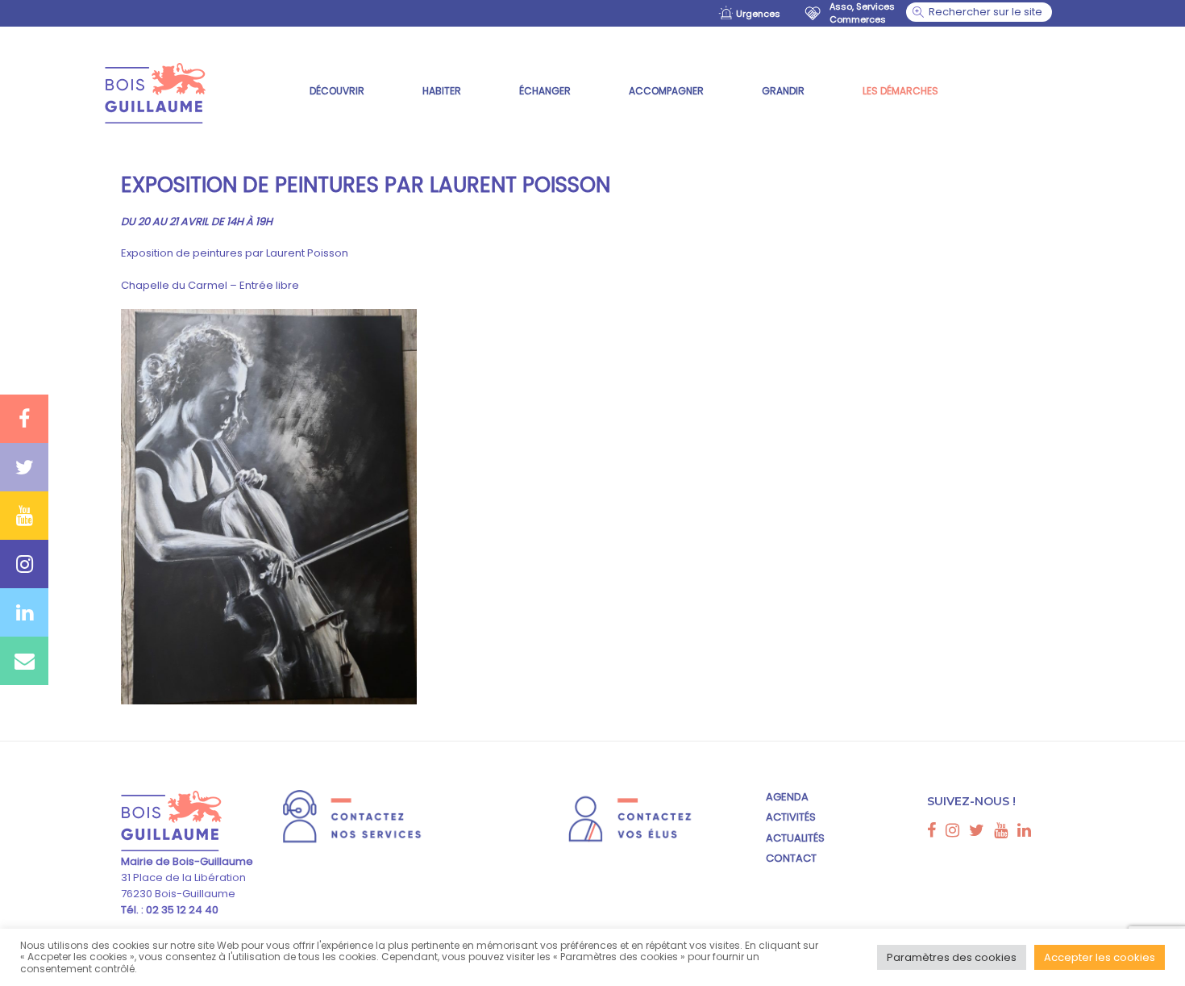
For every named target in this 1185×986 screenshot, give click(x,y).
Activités (791, 817)
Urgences (758, 13)
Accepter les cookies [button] (1099, 957)
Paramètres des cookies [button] (952, 957)
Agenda (787, 796)
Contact (791, 858)
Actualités (795, 838)
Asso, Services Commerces (862, 13)
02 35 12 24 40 (180, 909)
